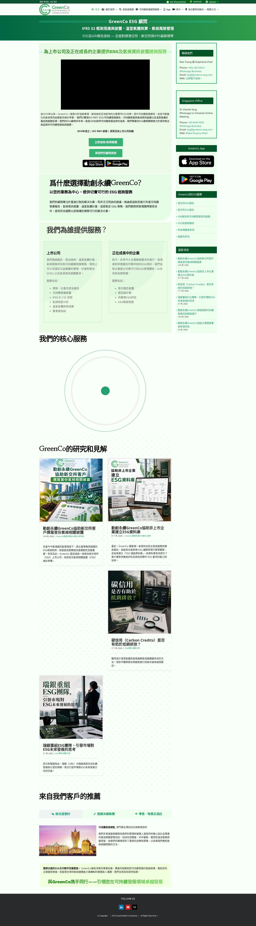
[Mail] (134, 907)
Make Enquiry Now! (197, 133)
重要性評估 (184, 236)
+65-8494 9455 (196, 122)
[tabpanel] (105, 840)
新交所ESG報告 (186, 209)
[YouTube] (128, 907)
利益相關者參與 (186, 229)
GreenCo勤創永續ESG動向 (67, 536)
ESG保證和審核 (186, 223)
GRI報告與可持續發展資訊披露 (194, 216)
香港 (149, 536)
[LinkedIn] (121, 907)
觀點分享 (136, 648)
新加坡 (81, 536)
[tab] (61, 814)
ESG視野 (128, 648)
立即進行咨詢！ (194, 78)
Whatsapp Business (190, 71)
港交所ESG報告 (186, 203)
